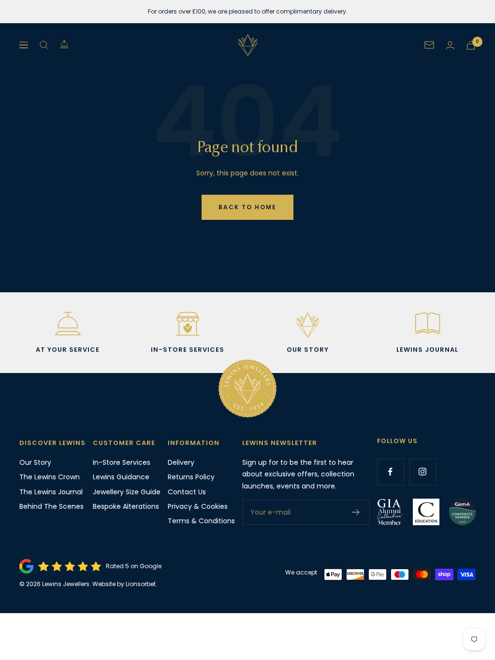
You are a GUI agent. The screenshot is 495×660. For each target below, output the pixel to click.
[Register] (356, 512)
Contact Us (187, 492)
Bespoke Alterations (126, 506)
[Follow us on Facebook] (390, 472)
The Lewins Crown (49, 477)
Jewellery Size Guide (126, 492)
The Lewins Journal (51, 492)
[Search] (44, 45)
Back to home (247, 207)
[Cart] (471, 45)
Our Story (35, 462)
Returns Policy (191, 477)
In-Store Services (121, 462)
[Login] (450, 45)
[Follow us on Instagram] (422, 472)
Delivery (181, 462)
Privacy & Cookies (198, 506)
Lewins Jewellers (65, 584)
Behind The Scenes (51, 506)
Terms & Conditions (201, 521)
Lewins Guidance (121, 477)
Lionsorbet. (141, 584)
